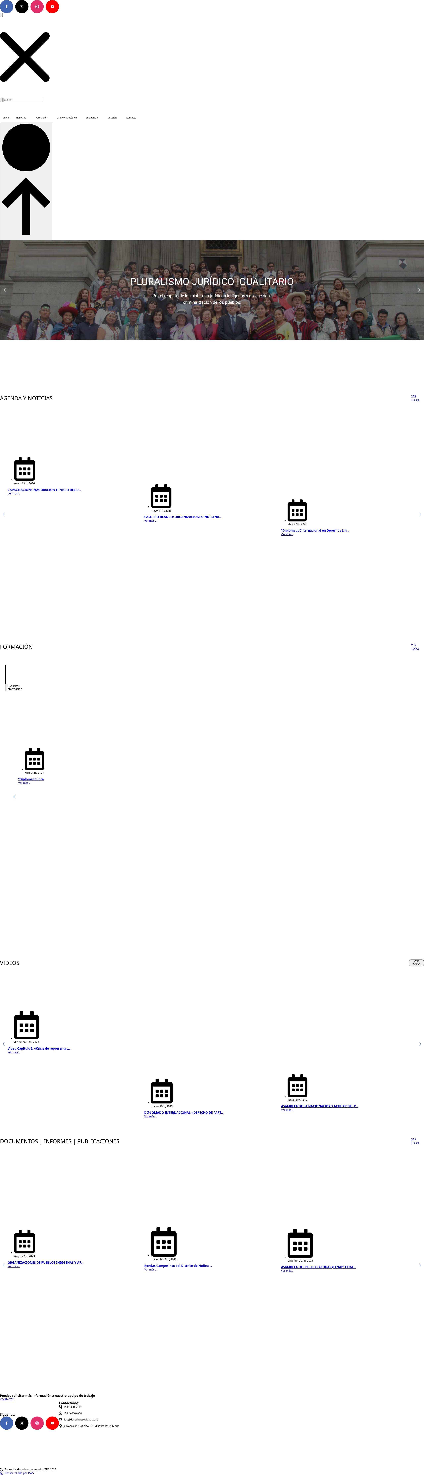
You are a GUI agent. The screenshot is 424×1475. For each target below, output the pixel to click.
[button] (25, 57)
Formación (41, 117)
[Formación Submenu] (50, 117)
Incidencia (92, 117)
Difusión (112, 117)
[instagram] (37, 6)
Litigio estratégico (67, 117)
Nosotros (21, 117)
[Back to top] (26, 181)
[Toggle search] (1, 15)
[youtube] (52, 6)
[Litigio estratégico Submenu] (80, 117)
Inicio (6, 117)
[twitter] (21, 6)
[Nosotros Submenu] (29, 117)
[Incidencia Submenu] (101, 117)
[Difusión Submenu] (120, 117)
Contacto (131, 117)
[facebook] (6, 6)
